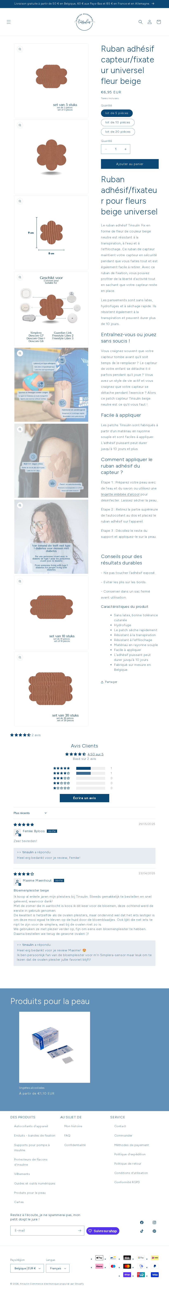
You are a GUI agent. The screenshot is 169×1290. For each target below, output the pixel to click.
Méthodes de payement (131, 1145)
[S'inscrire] (79, 1230)
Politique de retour (127, 1163)
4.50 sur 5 (96, 754)
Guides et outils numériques (34, 1183)
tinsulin (24, 1284)
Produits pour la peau (30, 1193)
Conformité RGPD (127, 1182)
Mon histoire (73, 1126)
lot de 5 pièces (116, 113)
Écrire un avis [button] (84, 798)
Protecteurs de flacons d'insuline (30, 1162)
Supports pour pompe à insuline (32, 1147)
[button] (8, 21)
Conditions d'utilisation (131, 1173)
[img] (24, 825)
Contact (120, 1126)
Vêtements (22, 1174)
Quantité (106, 141)
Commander (123, 1135)
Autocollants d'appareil (31, 1126)
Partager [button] (111, 682)
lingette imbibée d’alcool (120, 494)
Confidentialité (75, 1145)
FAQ (67, 1135)
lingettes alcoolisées (32, 1087)
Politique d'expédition (130, 1154)
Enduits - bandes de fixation (34, 1135)
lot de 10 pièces (117, 122)
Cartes (19, 1202)
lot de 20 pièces (118, 131)
